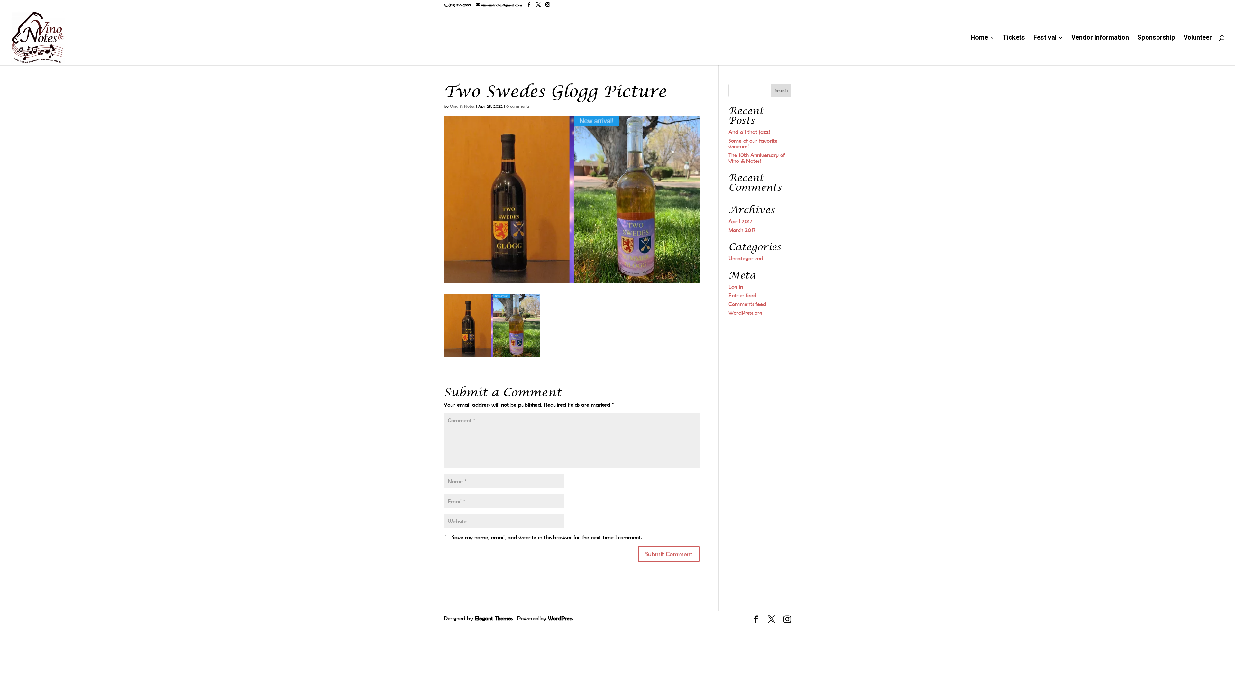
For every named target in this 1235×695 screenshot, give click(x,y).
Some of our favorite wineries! (753, 143)
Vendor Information (1100, 38)
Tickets (1014, 38)
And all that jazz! (749, 132)
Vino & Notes (462, 106)
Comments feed (747, 304)
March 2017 (741, 230)
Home (979, 38)
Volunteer (1198, 38)
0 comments (517, 106)
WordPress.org (745, 313)
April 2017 (740, 221)
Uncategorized (745, 258)
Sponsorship (1156, 38)
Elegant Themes (494, 618)
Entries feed (742, 295)
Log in (735, 286)
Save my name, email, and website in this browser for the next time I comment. (547, 537)
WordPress (560, 618)
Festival (1045, 38)
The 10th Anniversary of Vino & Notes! (756, 158)
